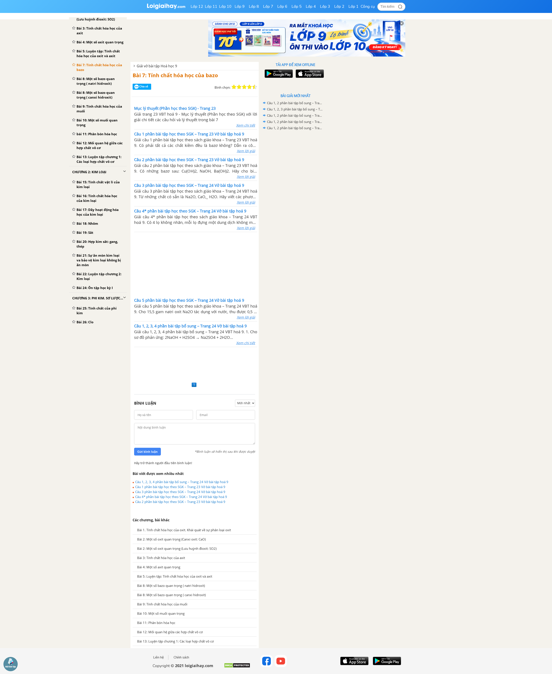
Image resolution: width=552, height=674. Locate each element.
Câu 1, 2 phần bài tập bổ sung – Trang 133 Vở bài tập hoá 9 (295, 128)
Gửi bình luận (147, 451)
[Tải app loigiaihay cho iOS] (309, 73)
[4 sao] (249, 87)
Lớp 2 (339, 6)
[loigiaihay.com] (166, 8)
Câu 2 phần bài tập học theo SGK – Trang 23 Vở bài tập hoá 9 (180, 502)
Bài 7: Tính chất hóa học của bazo (175, 75)
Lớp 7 (268, 6)
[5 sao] (254, 87)
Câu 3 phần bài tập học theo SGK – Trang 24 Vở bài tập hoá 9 (180, 492)
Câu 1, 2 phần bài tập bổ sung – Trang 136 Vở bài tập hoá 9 (295, 121)
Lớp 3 (325, 6)
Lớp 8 (254, 6)
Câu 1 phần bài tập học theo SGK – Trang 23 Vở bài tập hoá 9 (180, 487)
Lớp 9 (240, 6)
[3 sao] (244, 87)
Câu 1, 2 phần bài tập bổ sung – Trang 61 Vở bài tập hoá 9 (295, 103)
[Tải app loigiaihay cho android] (278, 73)
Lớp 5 (297, 6)
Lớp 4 (311, 6)
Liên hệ (158, 657)
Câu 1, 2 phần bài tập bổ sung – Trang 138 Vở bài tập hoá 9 (295, 115)
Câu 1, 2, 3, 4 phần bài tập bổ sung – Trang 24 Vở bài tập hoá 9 (181, 482)
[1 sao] (234, 87)
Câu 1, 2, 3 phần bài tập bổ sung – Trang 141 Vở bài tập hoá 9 (295, 109)
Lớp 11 (211, 6)
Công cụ (368, 6)
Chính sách (181, 657)
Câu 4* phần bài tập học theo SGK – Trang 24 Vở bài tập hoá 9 (181, 497)
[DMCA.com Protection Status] (237, 667)
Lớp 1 (353, 6)
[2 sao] (239, 87)
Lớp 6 (282, 6)
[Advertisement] (196, 264)
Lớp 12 (197, 6)
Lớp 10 (225, 6)
